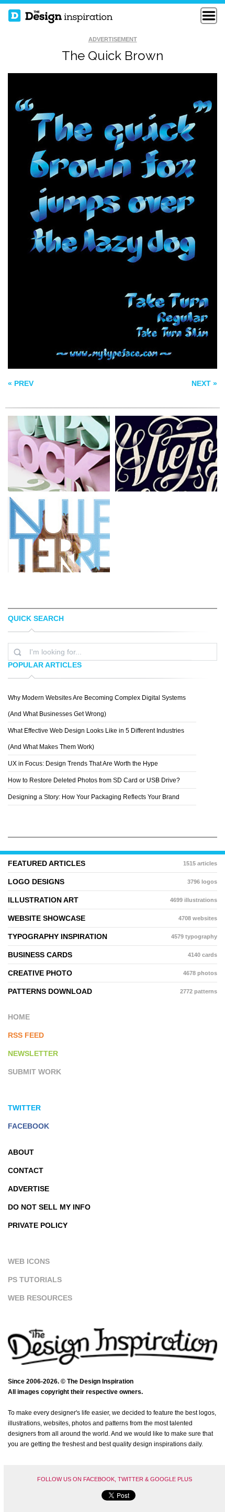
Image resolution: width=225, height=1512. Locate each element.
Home (19, 1017)
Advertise (28, 1189)
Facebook (28, 1126)
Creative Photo (112, 973)
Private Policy (38, 1225)
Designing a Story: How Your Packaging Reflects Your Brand (93, 797)
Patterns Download (112, 991)
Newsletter (33, 1053)
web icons (29, 1261)
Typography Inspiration (112, 936)
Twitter (24, 1108)
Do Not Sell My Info (49, 1207)
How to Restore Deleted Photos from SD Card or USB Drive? (94, 780)
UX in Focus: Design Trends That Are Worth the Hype (83, 763)
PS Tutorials (35, 1279)
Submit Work (34, 1072)
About (21, 1152)
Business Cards (112, 955)
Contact (25, 1170)
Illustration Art (112, 900)
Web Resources (40, 1298)
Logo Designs (112, 881)
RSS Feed (26, 1035)
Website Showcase (112, 918)
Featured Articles (112, 863)
